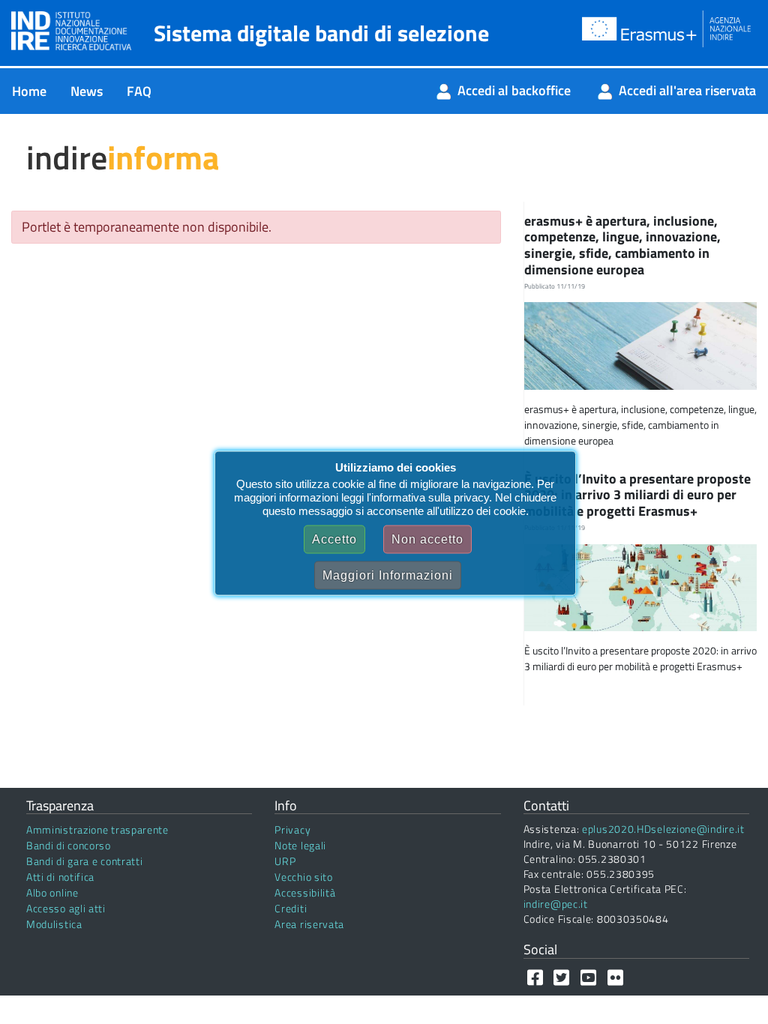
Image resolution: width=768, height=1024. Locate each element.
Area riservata (309, 924)
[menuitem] (29, 91)
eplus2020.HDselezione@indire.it (663, 829)
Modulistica (54, 924)
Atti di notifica (60, 877)
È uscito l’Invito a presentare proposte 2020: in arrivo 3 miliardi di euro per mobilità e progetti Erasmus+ (637, 495)
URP (285, 861)
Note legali (300, 845)
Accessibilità (304, 892)
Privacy (292, 829)
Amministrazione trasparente (97, 829)
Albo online (52, 892)
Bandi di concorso (68, 845)
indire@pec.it (556, 904)
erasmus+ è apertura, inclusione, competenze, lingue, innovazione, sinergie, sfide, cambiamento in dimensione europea (622, 245)
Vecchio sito (303, 877)
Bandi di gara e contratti (84, 861)
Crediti (290, 908)
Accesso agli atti (66, 908)
